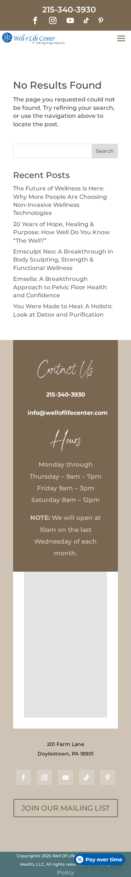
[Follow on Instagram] (52, 20)
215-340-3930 (65, 394)
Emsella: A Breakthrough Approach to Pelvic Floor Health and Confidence (60, 287)
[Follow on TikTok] (86, 20)
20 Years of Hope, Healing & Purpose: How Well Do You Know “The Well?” (61, 232)
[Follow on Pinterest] (101, 20)
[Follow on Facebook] (35, 20)
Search (105, 151)
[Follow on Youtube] (70, 20)
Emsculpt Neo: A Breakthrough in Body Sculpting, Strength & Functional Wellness (63, 259)
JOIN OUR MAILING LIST (65, 808)
